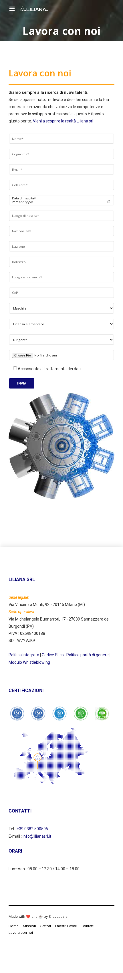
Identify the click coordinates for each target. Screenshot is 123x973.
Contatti (88, 926)
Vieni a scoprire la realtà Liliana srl (63, 121)
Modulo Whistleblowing (29, 662)
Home (14, 926)
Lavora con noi (21, 932)
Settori (45, 926)
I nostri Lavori (66, 926)
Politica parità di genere (87, 655)
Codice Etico (53, 655)
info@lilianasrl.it (37, 836)
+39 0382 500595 (32, 829)
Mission (29, 926)
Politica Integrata (24, 655)
